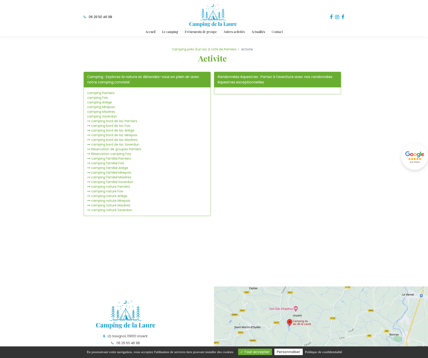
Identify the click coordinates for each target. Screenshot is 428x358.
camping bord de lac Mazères (114, 140)
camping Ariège (99, 102)
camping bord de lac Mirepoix (114, 135)
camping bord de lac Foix (110, 125)
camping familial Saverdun (112, 182)
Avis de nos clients (414, 156)
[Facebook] (331, 17)
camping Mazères (101, 111)
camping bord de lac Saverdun (115, 144)
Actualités (258, 32)
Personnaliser (288, 351)
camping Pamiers (101, 93)
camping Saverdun (102, 116)
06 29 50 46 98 (127, 343)
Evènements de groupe (201, 32)
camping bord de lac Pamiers (114, 121)
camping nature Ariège (109, 196)
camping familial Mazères (111, 177)
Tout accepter (256, 351)
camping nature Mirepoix (110, 200)
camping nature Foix (107, 191)
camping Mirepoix (101, 107)
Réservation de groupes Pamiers (116, 149)
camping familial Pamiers (111, 158)
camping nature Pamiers (110, 186)
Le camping (170, 32)
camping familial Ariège (109, 168)
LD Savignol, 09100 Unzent (127, 336)
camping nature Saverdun (111, 210)
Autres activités (234, 32)
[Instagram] (337, 17)
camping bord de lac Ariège (112, 130)
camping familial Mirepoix (111, 172)
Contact (277, 32)
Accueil (150, 32)
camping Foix (97, 97)
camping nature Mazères (110, 205)
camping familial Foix (107, 163)
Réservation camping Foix (111, 154)
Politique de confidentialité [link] (323, 352)
